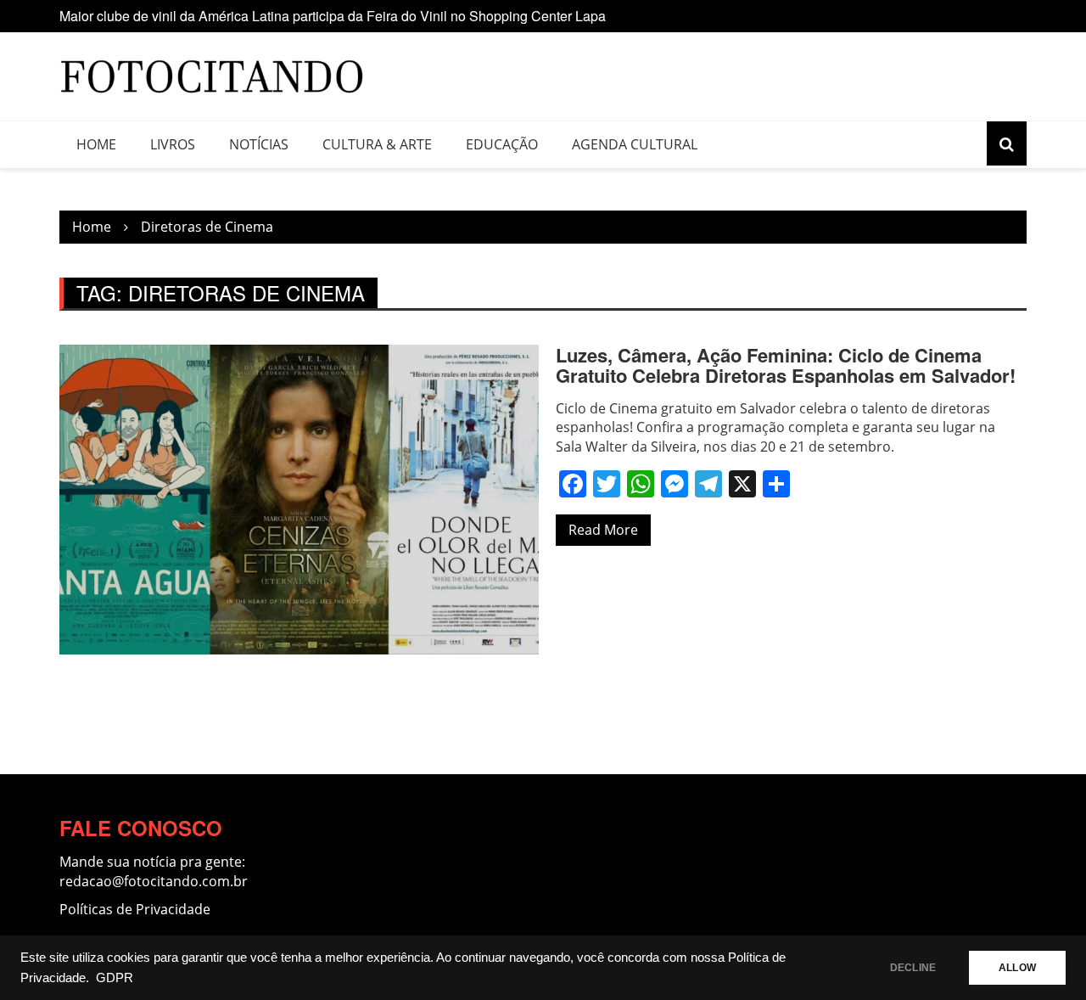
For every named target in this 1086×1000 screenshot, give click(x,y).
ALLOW (1017, 968)
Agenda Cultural (634, 144)
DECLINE (913, 968)
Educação (502, 144)
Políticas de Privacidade (134, 909)
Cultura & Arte (377, 144)
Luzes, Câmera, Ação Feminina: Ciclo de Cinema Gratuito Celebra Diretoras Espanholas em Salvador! (786, 365)
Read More (603, 529)
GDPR (114, 978)
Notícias (258, 144)
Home (96, 144)
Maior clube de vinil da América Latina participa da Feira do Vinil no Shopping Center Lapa (332, 15)
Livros (172, 144)
